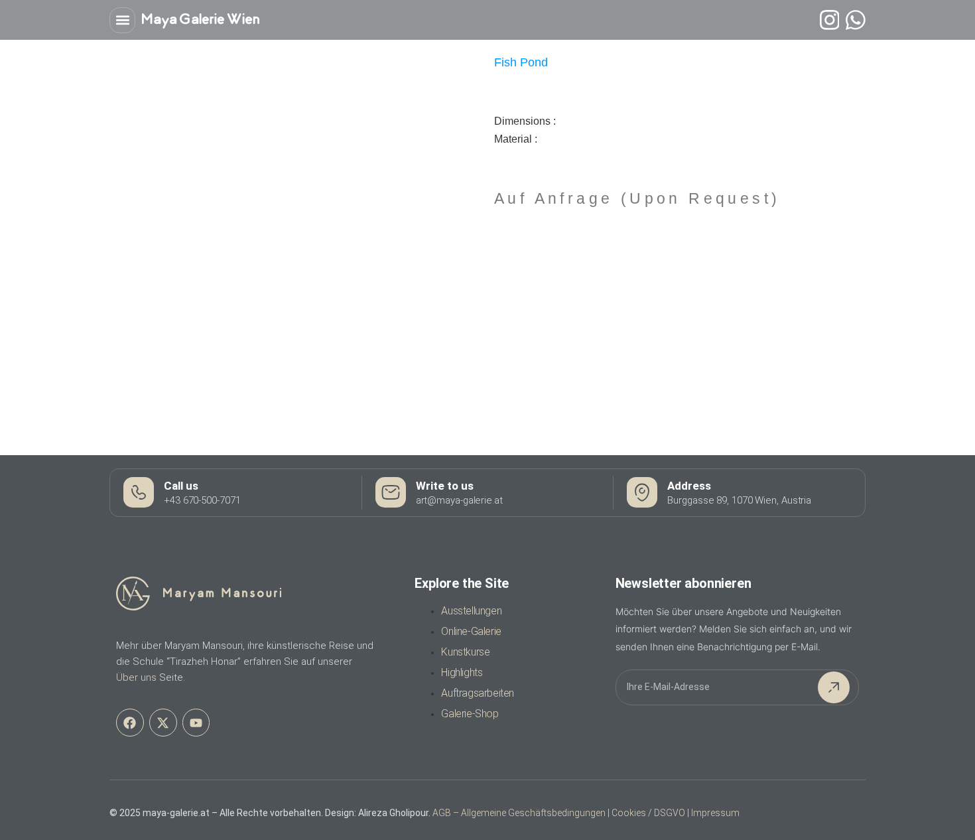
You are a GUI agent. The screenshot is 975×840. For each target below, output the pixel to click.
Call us (181, 485)
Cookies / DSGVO (648, 812)
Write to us (445, 485)
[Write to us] (390, 492)
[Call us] (138, 492)
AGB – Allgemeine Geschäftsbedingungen (519, 812)
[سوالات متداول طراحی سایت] (856, 20)
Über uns (136, 677)
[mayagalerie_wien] (830, 20)
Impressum (715, 812)
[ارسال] (834, 687)
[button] (122, 20)
